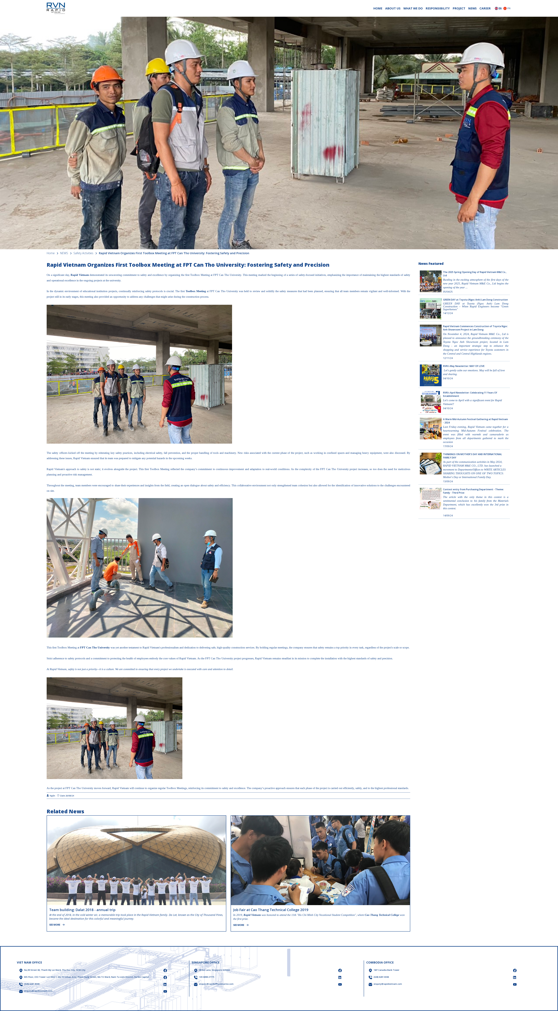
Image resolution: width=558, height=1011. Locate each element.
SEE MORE (54, 924)
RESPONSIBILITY (438, 8)
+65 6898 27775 (206, 977)
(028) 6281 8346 (31, 984)
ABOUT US (392, 8)
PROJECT (459, 8)
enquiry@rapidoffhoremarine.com (216, 984)
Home (51, 253)
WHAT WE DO (413, 8)
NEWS (472, 8)
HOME (377, 8)
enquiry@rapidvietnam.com (38, 991)
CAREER (485, 8)
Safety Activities (83, 253)
